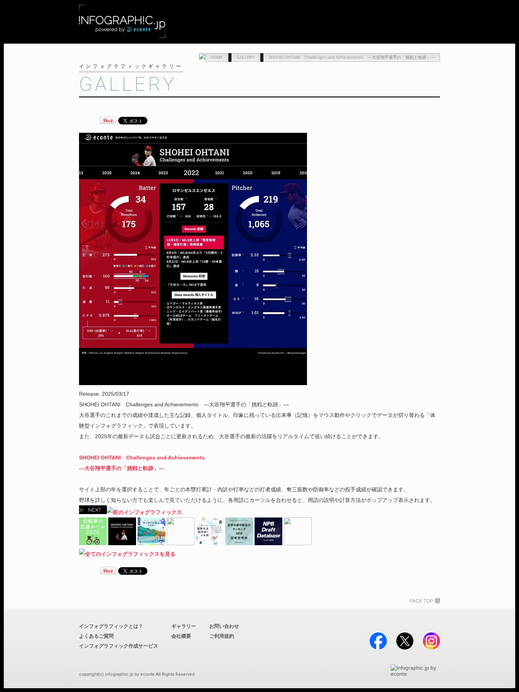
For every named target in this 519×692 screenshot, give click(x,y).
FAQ (360, 23)
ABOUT (254, 23)
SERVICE (201, 23)
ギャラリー (183, 626)
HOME (216, 57)
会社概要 (181, 636)
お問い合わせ (224, 626)
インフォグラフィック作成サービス (118, 646)
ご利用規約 (221, 636)
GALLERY (307, 23)
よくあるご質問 (96, 636)
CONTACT (413, 23)
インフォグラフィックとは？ (111, 626)
